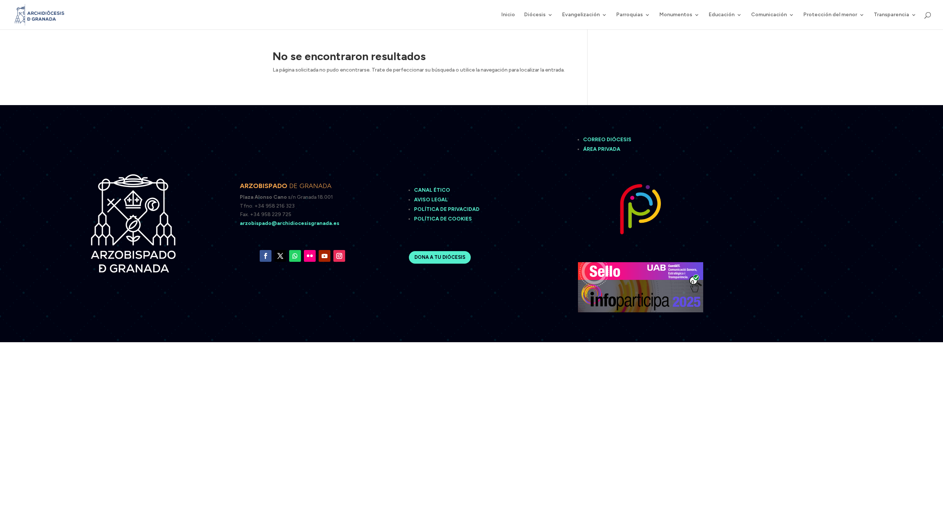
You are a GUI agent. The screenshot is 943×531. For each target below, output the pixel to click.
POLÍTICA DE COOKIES (443, 219)
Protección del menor (830, 15)
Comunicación (769, 15)
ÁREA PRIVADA (601, 149)
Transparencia (891, 15)
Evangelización (581, 15)
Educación (722, 15)
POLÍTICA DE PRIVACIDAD (447, 209)
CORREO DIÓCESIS (607, 139)
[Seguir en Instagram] (339, 256)
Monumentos (675, 15)
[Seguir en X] (280, 256)
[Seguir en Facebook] (265, 256)
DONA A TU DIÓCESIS (439, 257)
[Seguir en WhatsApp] (295, 256)
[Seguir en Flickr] (310, 256)
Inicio (508, 15)
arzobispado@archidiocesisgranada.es (289, 223)
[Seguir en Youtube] (324, 256)
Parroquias (629, 15)
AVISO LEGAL (431, 200)
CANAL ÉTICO (432, 190)
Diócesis (535, 15)
